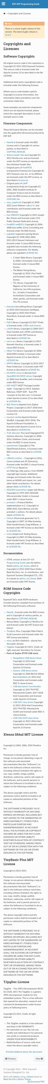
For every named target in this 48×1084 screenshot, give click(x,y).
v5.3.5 (8, 35)
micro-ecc (11, 341)
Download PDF (37, 1082)
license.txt (24, 180)
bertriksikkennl (22, 677)
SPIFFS (10, 363)
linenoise (11, 307)
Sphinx (16, 1077)
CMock (10, 518)
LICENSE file (32, 253)
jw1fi (30, 206)
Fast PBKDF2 (13, 215)
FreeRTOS (27, 168)
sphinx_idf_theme (21, 566)
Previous (11, 1059)
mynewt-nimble (14, 417)
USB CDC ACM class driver (26, 718)
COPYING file (13, 199)
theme (30, 1077)
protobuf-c (12, 502)
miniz (9, 641)
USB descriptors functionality (27, 686)
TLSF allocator (13, 433)
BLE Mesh (12, 405)
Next (38, 1059)
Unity (9, 534)
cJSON (10, 329)
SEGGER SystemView (17, 490)
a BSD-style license (32, 326)
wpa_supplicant (14, 202)
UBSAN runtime (14, 458)
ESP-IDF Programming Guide (25, 4)
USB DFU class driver (23, 702)
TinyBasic (11, 631)
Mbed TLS (11, 351)
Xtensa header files (16, 155)
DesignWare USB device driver (27, 658)
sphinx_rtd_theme (27, 579)
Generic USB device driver (25, 671)
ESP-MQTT (12, 386)
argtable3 (11, 234)
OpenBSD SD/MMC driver (19, 376)
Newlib (10, 142)
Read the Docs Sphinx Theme (17, 1079)
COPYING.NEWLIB (16, 152)
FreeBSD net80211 (15, 224)
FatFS (9, 322)
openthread (12, 446)
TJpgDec (11, 647)
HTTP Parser (13, 468)
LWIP (25, 183)
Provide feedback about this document (24, 1052)
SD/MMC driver (14, 373)
